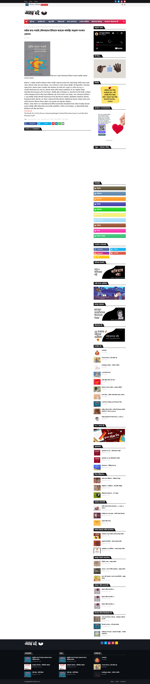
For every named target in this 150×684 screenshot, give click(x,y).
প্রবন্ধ (98, 231)
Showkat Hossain (45, 119)
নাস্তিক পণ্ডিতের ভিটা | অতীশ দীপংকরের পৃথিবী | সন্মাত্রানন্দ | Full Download (113, 410)
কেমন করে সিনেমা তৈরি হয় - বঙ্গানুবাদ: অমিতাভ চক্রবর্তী (113, 618)
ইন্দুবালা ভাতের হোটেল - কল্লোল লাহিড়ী (112, 387)
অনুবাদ (51, 119)
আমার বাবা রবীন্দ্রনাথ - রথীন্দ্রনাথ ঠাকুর (111, 478)
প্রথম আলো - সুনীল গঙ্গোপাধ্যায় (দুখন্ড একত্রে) (113, 394)
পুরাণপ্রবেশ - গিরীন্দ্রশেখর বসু (109, 465)
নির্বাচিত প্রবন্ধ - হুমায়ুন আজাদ (109, 561)
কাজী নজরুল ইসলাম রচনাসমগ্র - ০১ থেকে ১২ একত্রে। (113, 507)
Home (25, 1)
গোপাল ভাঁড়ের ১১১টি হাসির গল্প (109, 357)
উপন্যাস (99, 199)
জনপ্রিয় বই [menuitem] (41, 21)
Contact (36, 1)
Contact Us (123, 681)
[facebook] (115, 1)
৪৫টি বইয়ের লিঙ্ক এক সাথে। (108, 380)
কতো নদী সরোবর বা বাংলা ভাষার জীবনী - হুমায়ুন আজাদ (114, 577)
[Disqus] (57, 154)
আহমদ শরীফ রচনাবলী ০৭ (108, 596)
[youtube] (125, 1)
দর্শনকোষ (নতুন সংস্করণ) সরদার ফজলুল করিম (113, 534)
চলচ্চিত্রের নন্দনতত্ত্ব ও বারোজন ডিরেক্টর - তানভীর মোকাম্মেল (114, 632)
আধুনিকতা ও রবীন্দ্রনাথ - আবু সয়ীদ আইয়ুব (112, 485)
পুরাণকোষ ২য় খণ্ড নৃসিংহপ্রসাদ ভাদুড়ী (111, 458)
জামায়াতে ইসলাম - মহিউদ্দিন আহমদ (41, 665)
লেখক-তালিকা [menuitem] (84, 21)
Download (28, 111)
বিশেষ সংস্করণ (101, 236)
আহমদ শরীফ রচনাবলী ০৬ (108, 604)
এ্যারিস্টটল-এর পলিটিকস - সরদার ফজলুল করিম (113, 548)
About (30, 1)
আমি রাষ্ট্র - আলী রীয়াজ (37, 672)
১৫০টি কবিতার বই (106, 372)
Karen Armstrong (32, 119)
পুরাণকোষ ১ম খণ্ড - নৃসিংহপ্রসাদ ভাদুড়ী (111, 450)
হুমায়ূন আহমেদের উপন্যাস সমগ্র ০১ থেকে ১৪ (112, 416)
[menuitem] (26, 22)
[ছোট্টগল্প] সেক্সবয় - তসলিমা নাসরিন (110, 365)
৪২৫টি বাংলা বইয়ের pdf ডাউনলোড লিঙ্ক (112, 402)
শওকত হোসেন (31, 27)
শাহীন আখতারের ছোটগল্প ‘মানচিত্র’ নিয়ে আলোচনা (40, 4)
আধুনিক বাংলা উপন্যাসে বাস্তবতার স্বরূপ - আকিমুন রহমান (42, 658)
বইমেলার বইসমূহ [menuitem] (96, 21)
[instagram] (122, 1)
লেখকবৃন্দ (104, 350)
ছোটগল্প (99, 209)
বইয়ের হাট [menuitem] (61, 21)
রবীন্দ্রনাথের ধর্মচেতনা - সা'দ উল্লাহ (110, 493)
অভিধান (99, 193)
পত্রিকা (99, 225)
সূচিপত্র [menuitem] (32, 21)
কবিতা (99, 204)
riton (39, 119)
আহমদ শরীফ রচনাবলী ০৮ (108, 589)
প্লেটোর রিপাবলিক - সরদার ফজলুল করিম (112, 541)
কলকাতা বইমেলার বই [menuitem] (111, 21)
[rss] (101, 256)
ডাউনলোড (100, 220)
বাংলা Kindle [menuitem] (72, 21)
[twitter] (119, 1)
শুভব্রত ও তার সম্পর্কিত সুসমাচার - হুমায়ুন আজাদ (113, 569)
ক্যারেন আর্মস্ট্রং (57, 119)
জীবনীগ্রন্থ (100, 215)
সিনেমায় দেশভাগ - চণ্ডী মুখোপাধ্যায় (110, 624)
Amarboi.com (36, 681)
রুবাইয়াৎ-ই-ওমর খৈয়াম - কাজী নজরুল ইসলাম (113, 513)
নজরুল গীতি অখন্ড (106, 521)
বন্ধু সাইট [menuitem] (51, 21)
